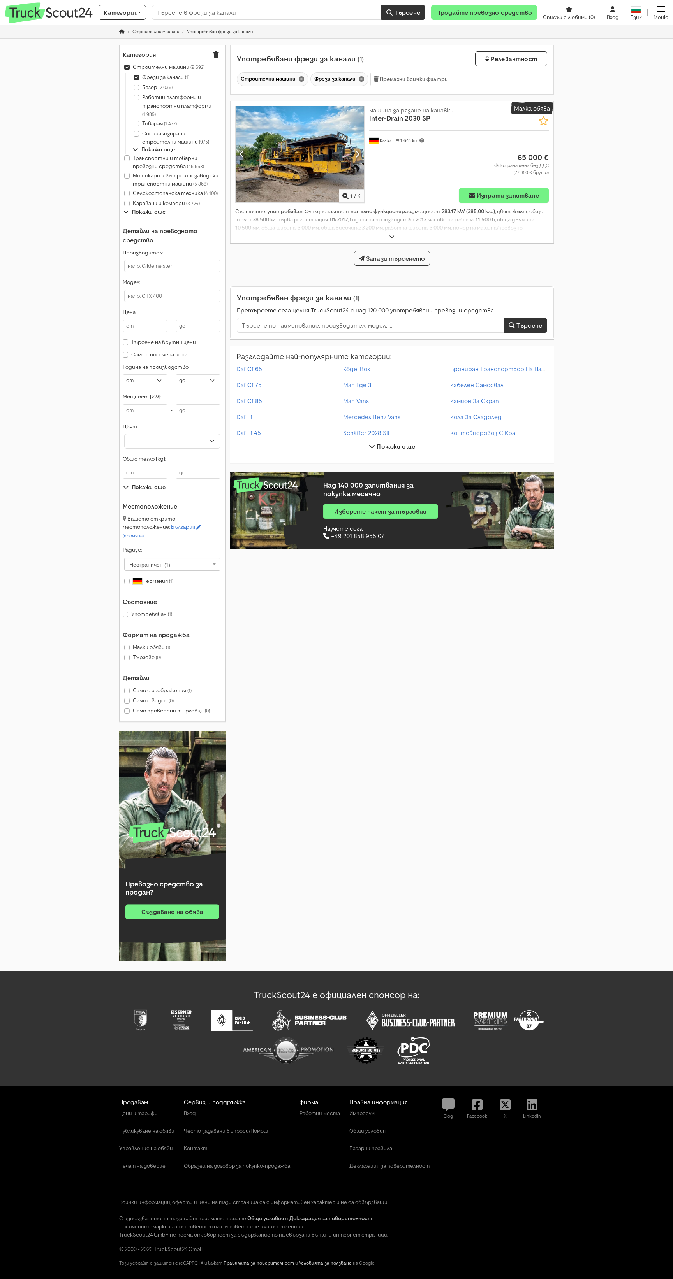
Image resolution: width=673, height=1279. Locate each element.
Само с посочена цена (159, 354)
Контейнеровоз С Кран (484, 433)
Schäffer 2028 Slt (366, 433)
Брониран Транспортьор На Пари (499, 369)
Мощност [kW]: (142, 396)
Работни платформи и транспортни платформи (176, 105)
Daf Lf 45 (248, 433)
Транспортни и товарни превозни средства (168, 162)
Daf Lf (244, 417)
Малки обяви (151, 647)
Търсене (406, 12)
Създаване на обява (172, 912)
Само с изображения (162, 690)
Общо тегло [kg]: (144, 458)
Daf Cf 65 (249, 369)
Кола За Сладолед (476, 417)
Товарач (159, 123)
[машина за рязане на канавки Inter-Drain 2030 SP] (300, 154)
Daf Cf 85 (249, 401)
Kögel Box (356, 369)
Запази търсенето (395, 258)
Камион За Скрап (474, 401)
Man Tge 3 (357, 385)
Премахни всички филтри (413, 78)
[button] (661, 12)
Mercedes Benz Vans (371, 417)
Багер (157, 87)
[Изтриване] (301, 79)
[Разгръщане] (392, 237)
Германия (157, 580)
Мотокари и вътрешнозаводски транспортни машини (175, 180)
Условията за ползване (325, 1263)
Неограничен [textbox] (149, 564)
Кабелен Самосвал (477, 385)
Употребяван (151, 614)
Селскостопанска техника (175, 192)
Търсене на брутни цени (163, 342)
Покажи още (395, 446)
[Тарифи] (172, 832)
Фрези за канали (165, 77)
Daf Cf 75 (249, 385)
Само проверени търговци (171, 710)
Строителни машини (168, 66)
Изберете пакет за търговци (380, 511)
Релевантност (513, 59)
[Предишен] (242, 154)
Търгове (147, 657)
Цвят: (130, 426)
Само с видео (153, 700)
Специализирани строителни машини (175, 138)
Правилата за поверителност (259, 1263)
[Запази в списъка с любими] (543, 121)
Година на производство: (156, 366)
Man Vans (356, 401)
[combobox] (172, 564)
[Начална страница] (122, 31)
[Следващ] (357, 154)
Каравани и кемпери (166, 203)
